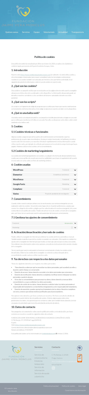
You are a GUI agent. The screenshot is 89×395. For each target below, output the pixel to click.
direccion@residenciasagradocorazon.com (67, 361)
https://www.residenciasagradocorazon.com (35, 75)
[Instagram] (53, 368)
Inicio (4, 49)
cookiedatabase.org (48, 333)
